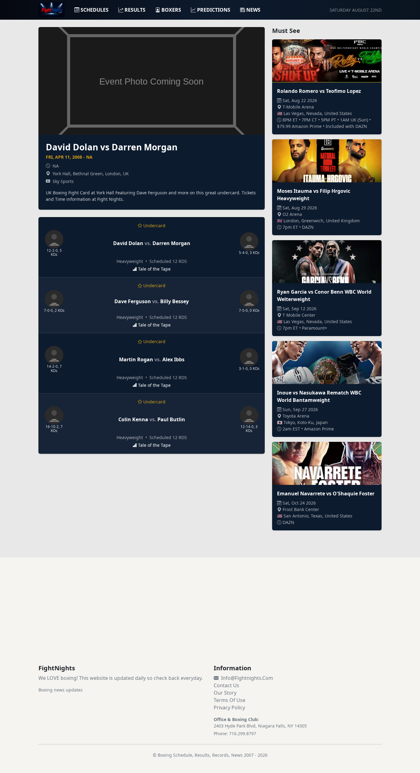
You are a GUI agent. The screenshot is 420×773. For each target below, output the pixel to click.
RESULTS (135, 9)
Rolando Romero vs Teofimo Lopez (319, 91)
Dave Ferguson (132, 301)
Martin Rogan (136, 359)
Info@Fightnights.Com (247, 678)
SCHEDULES (95, 9)
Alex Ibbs (173, 359)
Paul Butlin (171, 419)
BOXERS (171, 9)
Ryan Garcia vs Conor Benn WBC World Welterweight (324, 295)
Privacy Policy (229, 707)
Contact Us (226, 685)
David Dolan (128, 243)
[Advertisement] (210, 618)
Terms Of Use (229, 700)
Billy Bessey (174, 301)
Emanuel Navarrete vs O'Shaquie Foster (325, 493)
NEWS (253, 9)
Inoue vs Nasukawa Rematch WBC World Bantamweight (319, 396)
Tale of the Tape (154, 269)
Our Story (225, 692)
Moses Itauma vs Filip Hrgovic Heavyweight (313, 195)
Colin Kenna (133, 419)
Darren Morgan (171, 243)
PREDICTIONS (213, 9)
